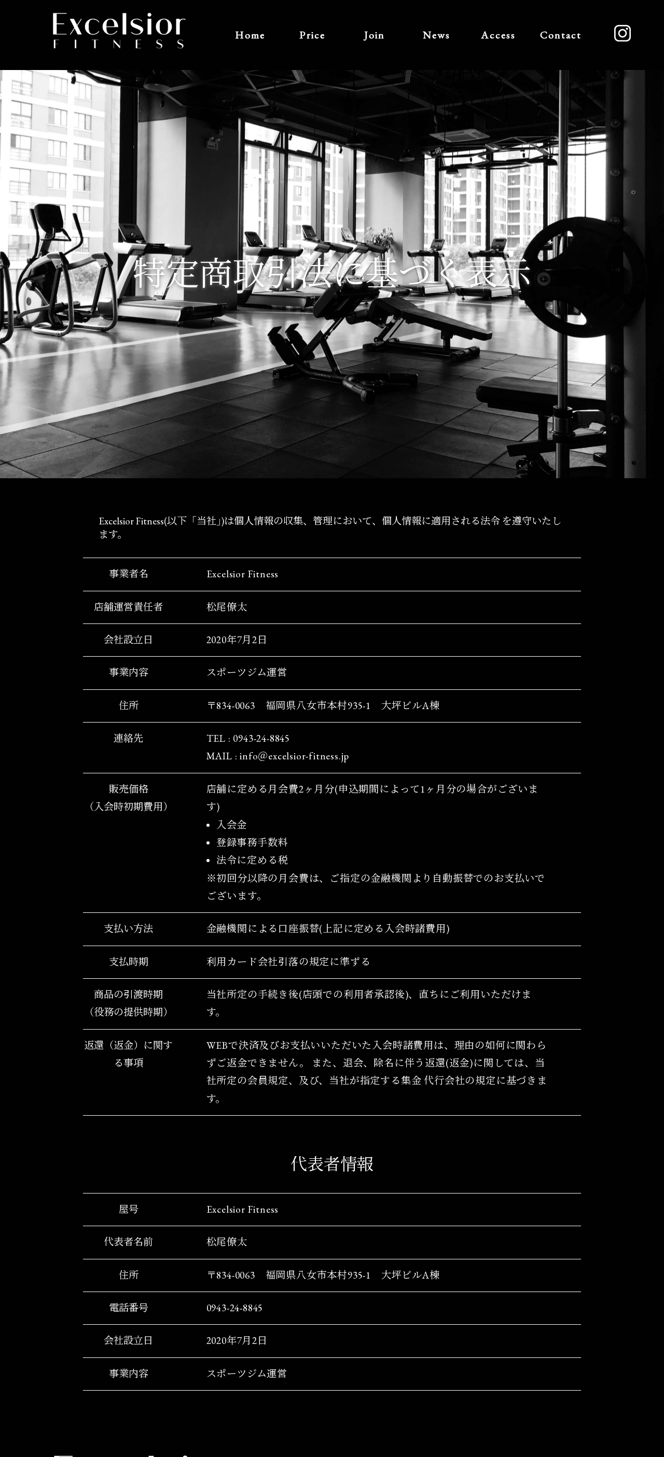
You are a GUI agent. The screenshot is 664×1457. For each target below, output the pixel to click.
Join (374, 34)
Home (250, 34)
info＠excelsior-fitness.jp (294, 756)
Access (498, 34)
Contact (561, 34)
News (436, 34)
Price (312, 34)
